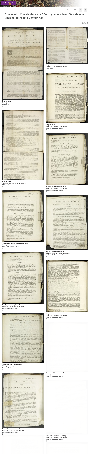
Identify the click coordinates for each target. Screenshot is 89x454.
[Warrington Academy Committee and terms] (23, 216)
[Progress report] (23, 63)
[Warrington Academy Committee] (67, 159)
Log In (69, 10)
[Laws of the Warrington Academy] (23, 400)
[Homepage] (44, 3)
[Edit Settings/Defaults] (75, 10)
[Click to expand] (85, 10)
